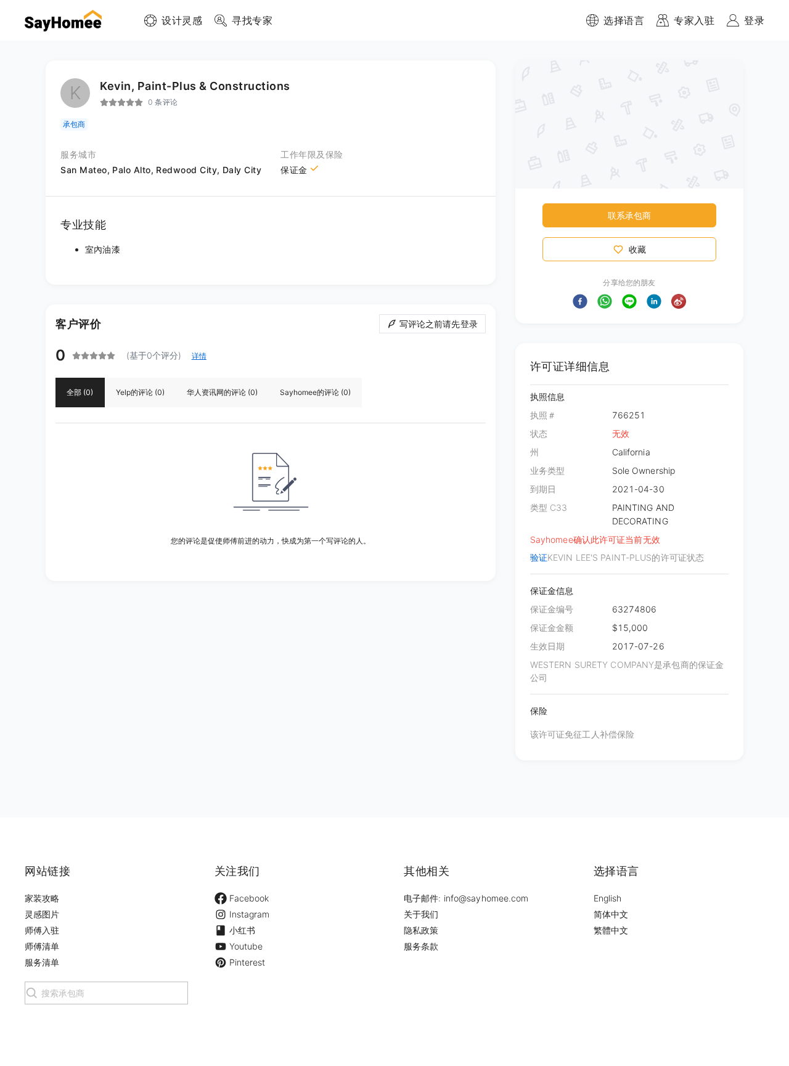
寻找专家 (252, 20)
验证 (538, 557)
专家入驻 (694, 20)
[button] (580, 301)
